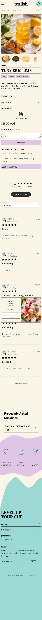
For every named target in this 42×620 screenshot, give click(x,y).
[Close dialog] (39, 299)
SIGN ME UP (11, 317)
